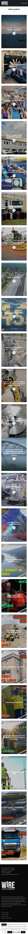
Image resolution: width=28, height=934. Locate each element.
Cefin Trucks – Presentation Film (14, 808)
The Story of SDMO (14, 30)
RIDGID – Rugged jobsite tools (14, 773)
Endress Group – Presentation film (14, 523)
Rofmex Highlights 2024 (14, 313)
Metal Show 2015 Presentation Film (14, 596)
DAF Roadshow (14, 278)
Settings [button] (4, 924)
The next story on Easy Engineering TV (14, 561)
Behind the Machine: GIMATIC (14, 488)
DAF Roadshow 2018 (14, 844)
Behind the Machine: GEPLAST (14, 348)
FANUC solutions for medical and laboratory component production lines (14, 383)
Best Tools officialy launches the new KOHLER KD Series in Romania (14, 737)
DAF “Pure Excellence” (14, 207)
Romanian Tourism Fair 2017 (14, 912)
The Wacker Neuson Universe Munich (14, 631)
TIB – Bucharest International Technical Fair (14, 171)
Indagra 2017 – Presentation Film (14, 877)
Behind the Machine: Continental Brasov (14, 136)
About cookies (16, 932)
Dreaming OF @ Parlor (14, 702)
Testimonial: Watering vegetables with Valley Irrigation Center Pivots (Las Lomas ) (14, 452)
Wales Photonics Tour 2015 (14, 667)
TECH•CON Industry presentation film (14, 419)
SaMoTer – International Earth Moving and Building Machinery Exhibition (14, 242)
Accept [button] (9, 932)
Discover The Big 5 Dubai (14, 101)
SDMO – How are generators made (14, 65)
